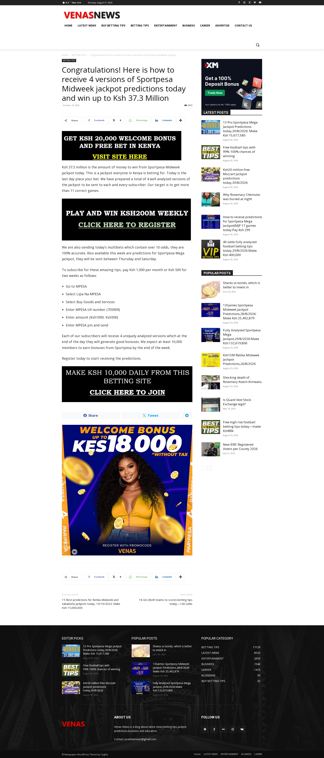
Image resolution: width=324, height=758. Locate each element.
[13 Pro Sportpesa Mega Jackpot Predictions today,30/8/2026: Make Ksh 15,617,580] (210, 127)
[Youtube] (260, 3)
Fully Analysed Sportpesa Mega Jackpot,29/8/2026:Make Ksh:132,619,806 (242, 336)
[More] (180, 120)
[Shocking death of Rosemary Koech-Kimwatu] (210, 382)
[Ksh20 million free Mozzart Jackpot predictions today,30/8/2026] (210, 174)
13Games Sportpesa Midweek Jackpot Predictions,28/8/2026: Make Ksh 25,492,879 (239, 311)
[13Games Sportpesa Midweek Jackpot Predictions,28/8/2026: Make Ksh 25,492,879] (210, 310)
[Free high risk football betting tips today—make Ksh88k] (210, 427)
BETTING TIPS (79, 55)
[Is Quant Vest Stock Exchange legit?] (210, 405)
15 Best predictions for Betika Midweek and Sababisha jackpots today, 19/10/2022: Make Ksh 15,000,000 (91, 604)
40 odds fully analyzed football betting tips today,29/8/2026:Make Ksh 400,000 (240, 248)
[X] (250, 3)
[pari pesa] (127, 490)
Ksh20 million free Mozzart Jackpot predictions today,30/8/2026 (236, 176)
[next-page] (209, 468)
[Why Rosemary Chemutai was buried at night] (210, 199)
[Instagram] (244, 3)
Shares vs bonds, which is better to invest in (241, 285)
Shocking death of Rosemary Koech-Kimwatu (242, 379)
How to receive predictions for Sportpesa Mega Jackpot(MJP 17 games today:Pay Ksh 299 (242, 223)
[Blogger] (205, 729)
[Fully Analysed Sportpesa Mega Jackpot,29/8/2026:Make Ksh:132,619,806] (210, 335)
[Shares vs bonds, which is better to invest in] (210, 290)
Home (65, 55)
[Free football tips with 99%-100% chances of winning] (210, 152)
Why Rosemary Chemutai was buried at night (241, 196)
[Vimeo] (255, 3)
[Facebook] (239, 3)
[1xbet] (127, 145)
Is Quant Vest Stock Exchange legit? (237, 402)
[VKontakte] (242, 729)
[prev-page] (203, 468)
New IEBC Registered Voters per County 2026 (240, 446)
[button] (257, 44)
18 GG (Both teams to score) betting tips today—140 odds (165, 602)
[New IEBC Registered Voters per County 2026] (210, 449)
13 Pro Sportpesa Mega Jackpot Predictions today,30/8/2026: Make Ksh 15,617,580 (240, 128)
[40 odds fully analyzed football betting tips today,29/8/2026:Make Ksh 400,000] (210, 249)
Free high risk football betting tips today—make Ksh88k (242, 426)
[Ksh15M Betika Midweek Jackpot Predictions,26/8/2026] (210, 360)
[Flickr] (223, 729)
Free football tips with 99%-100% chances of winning (239, 151)
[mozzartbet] (127, 219)
